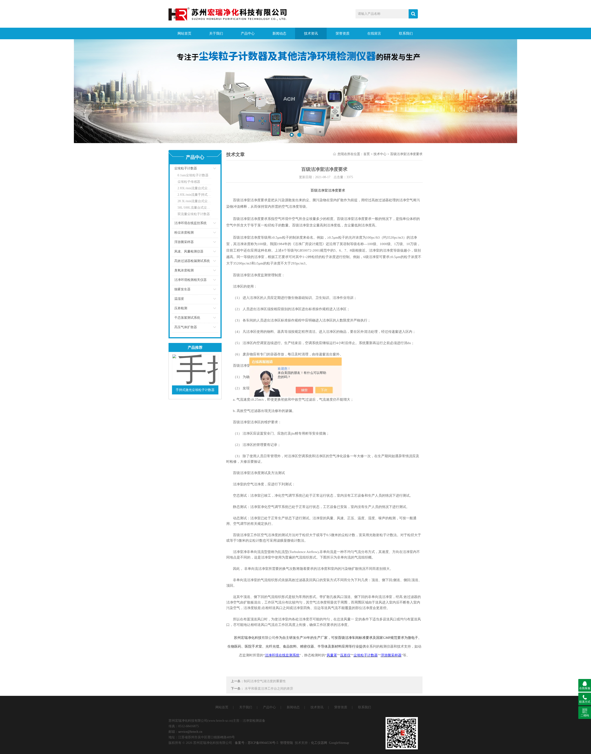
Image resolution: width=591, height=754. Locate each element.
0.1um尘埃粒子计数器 (193, 175)
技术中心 (380, 154)
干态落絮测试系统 (187, 317)
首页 (366, 154)
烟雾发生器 (182, 289)
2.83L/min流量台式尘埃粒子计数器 (194, 188)
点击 (209, 169)
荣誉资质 (343, 33)
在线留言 (374, 33)
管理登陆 (286, 743)
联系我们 (406, 33)
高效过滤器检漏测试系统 (192, 261)
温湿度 (179, 298)
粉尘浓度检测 (184, 232)
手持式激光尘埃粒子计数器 (195, 390)
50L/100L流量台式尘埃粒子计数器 (194, 207)
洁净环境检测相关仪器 (190, 280)
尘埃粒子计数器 (185, 168)
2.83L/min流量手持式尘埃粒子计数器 (194, 194)
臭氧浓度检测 (184, 270)
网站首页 (184, 33)
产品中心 (248, 33)
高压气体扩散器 (185, 327)
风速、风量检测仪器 (188, 251)
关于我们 (216, 33)
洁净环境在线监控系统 (190, 223)
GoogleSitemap (339, 743)
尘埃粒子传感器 (189, 181)
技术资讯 (311, 33)
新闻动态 (279, 33)
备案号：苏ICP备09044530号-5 (256, 743)
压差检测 (180, 308)
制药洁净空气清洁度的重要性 (265, 681)
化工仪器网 (319, 743)
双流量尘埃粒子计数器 (194, 214)
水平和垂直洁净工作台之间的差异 (269, 688)
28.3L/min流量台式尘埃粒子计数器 (194, 201)
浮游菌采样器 (184, 242)
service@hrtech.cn (190, 731)
